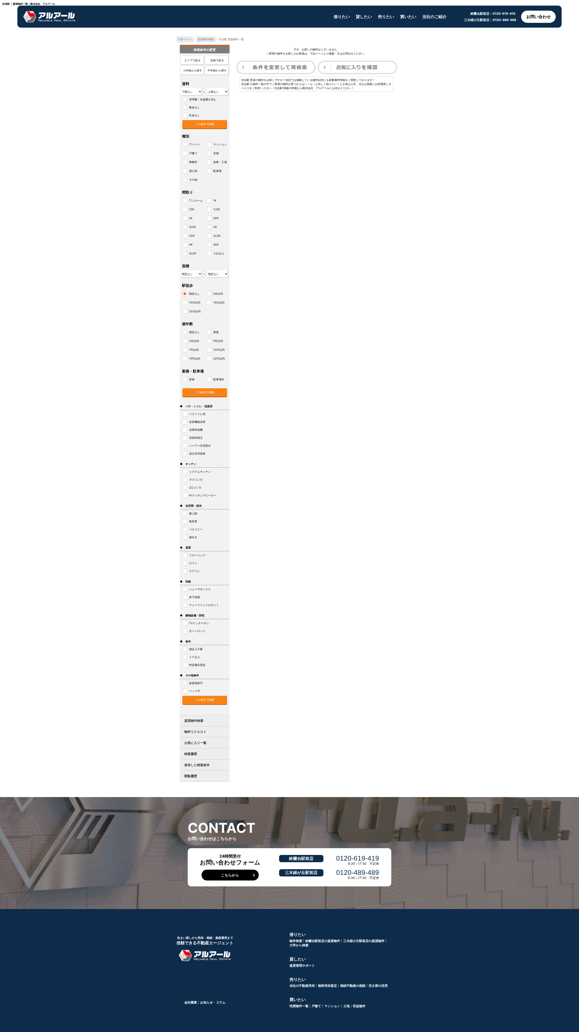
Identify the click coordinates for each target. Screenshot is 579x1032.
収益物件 (359, 1006)
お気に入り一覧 (195, 743)
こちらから (230, 875)
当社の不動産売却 (302, 985)
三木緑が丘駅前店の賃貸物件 (363, 941)
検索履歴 (190, 754)
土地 (346, 1006)
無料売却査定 (327, 985)
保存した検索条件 (197, 765)
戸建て (316, 1006)
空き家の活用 (378, 985)
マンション (332, 1006)
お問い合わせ (538, 16)
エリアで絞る (192, 60)
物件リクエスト (195, 732)
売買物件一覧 (299, 1006)
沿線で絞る (217, 60)
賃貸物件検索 (193, 720)
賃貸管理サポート (302, 965)
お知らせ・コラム (212, 1002)
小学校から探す (192, 70)
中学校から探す (217, 70)
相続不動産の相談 (352, 985)
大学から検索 (299, 945)
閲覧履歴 (190, 776)
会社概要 (190, 1002)
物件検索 (296, 941)
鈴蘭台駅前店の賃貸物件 (322, 941)
